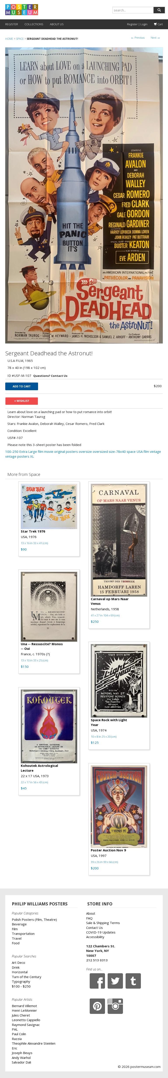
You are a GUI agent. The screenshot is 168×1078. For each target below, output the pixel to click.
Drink (15, 967)
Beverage (19, 924)
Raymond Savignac (26, 1024)
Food (15, 943)
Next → (155, 38)
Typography (21, 981)
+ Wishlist (21, 401)
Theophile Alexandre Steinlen (33, 1043)
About (90, 913)
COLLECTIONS (33, 24)
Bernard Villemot (24, 1006)
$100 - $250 (21, 986)
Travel (16, 938)
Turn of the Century (26, 977)
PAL (15, 1029)
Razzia (17, 1038)
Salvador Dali (21, 1062)
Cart (160, 24)
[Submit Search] (159, 10)
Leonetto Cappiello (26, 1020)
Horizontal (20, 972)
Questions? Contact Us (50, 376)
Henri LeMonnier (24, 1010)
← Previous (138, 38)
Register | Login (137, 24)
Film (15, 929)
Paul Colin (19, 1034)
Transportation (23, 933)
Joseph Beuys (22, 1053)
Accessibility (95, 937)
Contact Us (94, 927)
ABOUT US (57, 24)
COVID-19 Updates (101, 932)
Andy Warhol (21, 1057)
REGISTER (11, 24)
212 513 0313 (97, 960)
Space (20, 39)
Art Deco (18, 962)
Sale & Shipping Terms (103, 923)
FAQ (89, 918)
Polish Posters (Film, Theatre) (34, 919)
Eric (14, 1048)
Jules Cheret (21, 1015)
